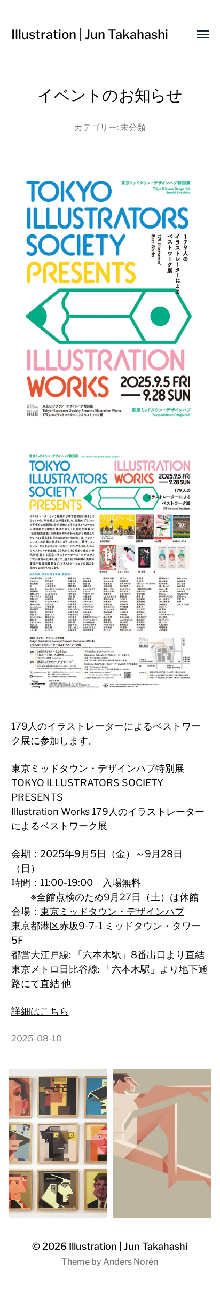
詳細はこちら (40, 1011)
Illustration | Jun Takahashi (89, 34)
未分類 (133, 127)
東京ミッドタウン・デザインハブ (112, 911)
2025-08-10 (36, 1038)
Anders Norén (130, 1262)
